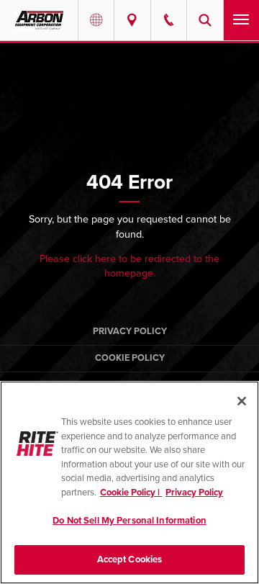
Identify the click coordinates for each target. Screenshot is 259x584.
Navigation (241, 20)
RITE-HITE (39, 20)
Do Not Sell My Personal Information (129, 520)
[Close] (242, 401)
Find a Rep (132, 20)
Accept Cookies (130, 559)
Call (168, 20)
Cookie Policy (130, 358)
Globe (96, 20)
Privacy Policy (130, 331)
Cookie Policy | (131, 492)
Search (204, 20)
